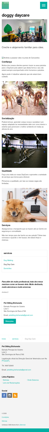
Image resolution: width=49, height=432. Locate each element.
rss (15, 395)
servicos (8, 253)
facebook (4, 395)
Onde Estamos (33, 380)
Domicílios (7, 268)
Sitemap (4, 421)
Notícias (6, 380)
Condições (5, 417)
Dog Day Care (9, 264)
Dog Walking (8, 260)
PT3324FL (6, 361)
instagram (9, 395)
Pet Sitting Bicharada (5, 5)
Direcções (9, 321)
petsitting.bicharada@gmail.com (21, 315)
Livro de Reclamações (11, 383)
